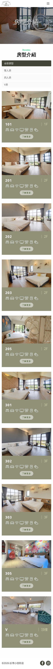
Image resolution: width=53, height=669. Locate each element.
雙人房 (7, 70)
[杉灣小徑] (6, 3)
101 (8, 124)
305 (8, 573)
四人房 (7, 77)
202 (8, 236)
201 (8, 180)
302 (8, 461)
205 (8, 349)
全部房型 (9, 63)
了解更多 (26, 136)
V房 (6, 84)
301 (8, 405)
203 (8, 292)
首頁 (21, 30)
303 (8, 517)
